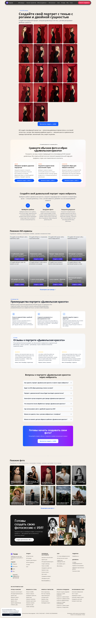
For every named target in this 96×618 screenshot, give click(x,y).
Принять (11, 614)
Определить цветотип (47, 568)
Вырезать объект (15, 597)
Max (14, 571)
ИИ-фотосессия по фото (62, 558)
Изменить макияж (30, 602)
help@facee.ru (75, 556)
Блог (58, 2)
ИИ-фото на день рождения (63, 591)
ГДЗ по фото (44, 574)
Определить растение (77, 599)
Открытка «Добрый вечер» (63, 600)
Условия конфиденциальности (77, 563)
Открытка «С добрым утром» (63, 598)
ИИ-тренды (21, 2)
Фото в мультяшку (45, 591)
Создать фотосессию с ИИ (23, 539)
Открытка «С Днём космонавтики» (61, 603)
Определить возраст (46, 576)
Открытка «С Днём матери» (63, 596)
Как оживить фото (61, 563)
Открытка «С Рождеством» (63, 607)
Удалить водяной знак (16, 602)
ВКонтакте (15, 566)
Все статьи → (60, 565)
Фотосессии (52, 2)
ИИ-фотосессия (29, 556)
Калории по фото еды (77, 601)
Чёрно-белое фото (45, 595)
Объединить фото (46, 578)
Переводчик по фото (76, 595)
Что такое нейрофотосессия (63, 556)
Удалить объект (14, 599)
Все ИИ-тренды (24, 10)
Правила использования (77, 565)
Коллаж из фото (45, 572)
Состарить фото (45, 597)
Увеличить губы (29, 604)
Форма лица (29, 597)
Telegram (15, 564)
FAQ (67, 2)
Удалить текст (14, 601)
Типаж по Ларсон (30, 593)
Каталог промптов (31, 2)
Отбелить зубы (14, 604)
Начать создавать (84, 2)
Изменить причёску (30, 599)
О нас (71, 2)
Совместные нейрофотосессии (61, 561)
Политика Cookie (76, 571)
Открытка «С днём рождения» (61, 594)
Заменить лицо (45, 570)
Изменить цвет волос (31, 601)
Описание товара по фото (78, 597)
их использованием (13, 612)
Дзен (14, 569)
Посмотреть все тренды (47, 289)
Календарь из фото (45, 602)
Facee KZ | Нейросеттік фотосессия (15, 576)
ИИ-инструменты (41, 2)
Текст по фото (75, 593)
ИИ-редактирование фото (47, 561)
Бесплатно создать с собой (48, 124)
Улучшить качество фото (47, 557)
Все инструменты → (46, 580)
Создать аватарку (46, 563)
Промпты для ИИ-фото (31, 560)
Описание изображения (77, 591)
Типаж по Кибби (45, 565)
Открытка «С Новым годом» (63, 605)
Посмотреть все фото (47, 508)
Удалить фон (44, 559)
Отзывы (63, 2)
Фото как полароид (45, 593)
